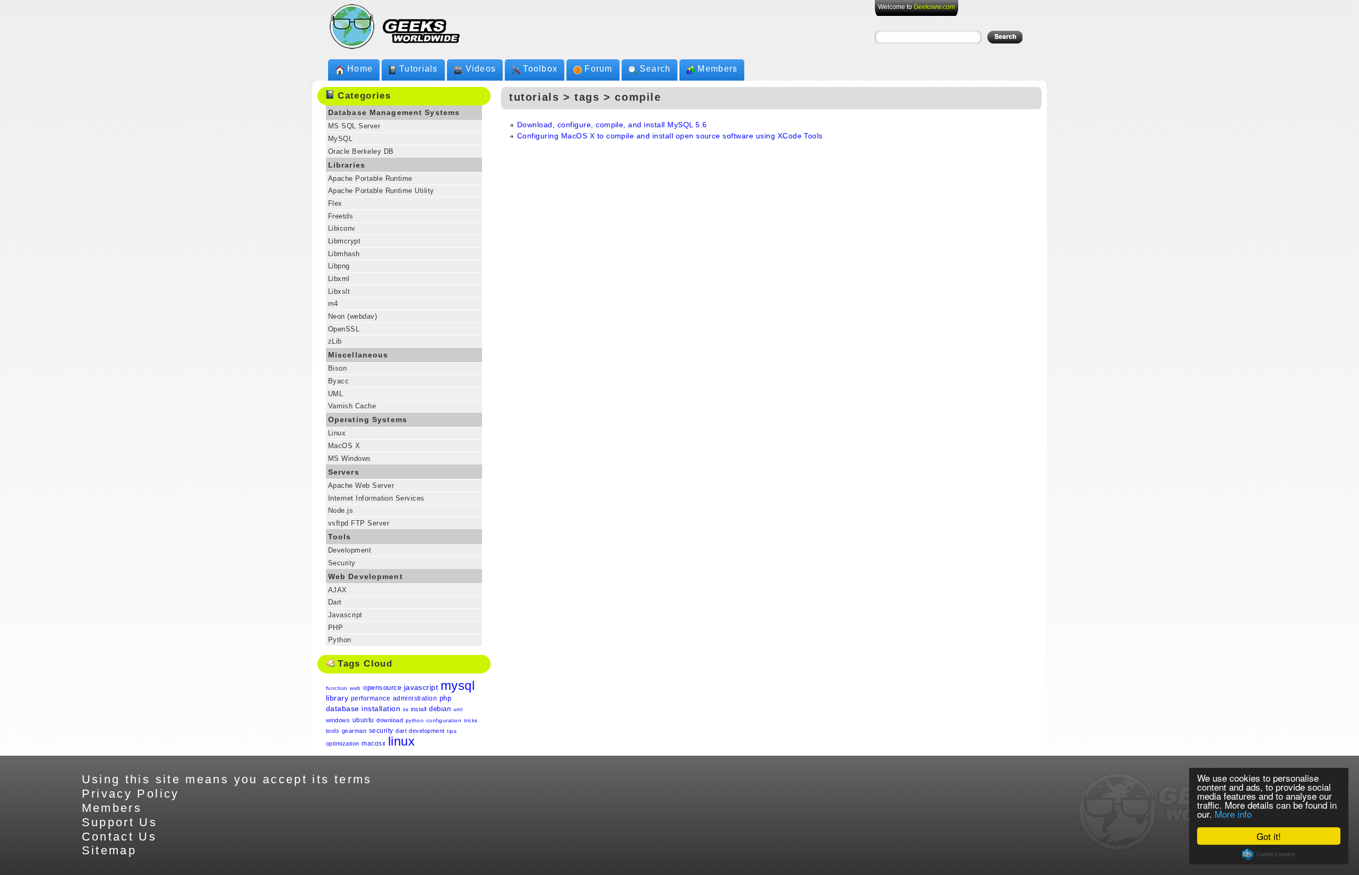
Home (360, 68)
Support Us (120, 822)
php (445, 698)
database (342, 708)
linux (401, 741)
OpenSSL (343, 329)
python (415, 720)
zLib (335, 341)
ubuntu (363, 720)
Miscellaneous (358, 355)
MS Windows (349, 458)
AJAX (337, 590)
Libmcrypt (344, 241)
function (337, 688)
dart (401, 731)
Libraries (346, 165)
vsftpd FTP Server (358, 523)
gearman (354, 731)
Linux (337, 433)
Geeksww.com (934, 7)
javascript (421, 687)
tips (452, 731)
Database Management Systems (394, 112)
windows (338, 720)
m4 (333, 304)
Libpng (339, 266)
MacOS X (344, 446)
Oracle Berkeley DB (361, 151)
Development (349, 550)
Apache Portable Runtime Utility (381, 191)
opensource (382, 688)
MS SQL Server (354, 126)
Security (342, 563)
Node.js (340, 510)
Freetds (340, 216)
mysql (458, 685)
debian (440, 709)
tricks (471, 720)
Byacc (338, 381)
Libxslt (339, 291)
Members (717, 68)
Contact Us (119, 836)
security (381, 730)
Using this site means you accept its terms (227, 779)
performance (370, 698)
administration (415, 698)
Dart (335, 602)
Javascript (345, 615)
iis (405, 709)
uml (457, 709)
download (389, 720)
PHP (335, 628)
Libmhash (344, 254)
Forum (598, 68)
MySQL (340, 139)
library (337, 698)
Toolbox (540, 68)
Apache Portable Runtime (370, 178)
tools (332, 731)
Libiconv (342, 228)
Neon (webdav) (352, 316)
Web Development (365, 576)
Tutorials (418, 68)
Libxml (339, 279)
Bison (337, 368)
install (419, 709)
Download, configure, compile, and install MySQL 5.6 (612, 124)
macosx (373, 743)
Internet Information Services (376, 498)
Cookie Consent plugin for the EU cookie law (1268, 854)
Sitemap (109, 850)
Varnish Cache (352, 406)
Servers (343, 472)
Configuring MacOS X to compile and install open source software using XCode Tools (670, 136)
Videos (481, 68)
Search (655, 68)
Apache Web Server (361, 485)
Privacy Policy (130, 793)
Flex (335, 203)
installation (381, 708)
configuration (443, 720)
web (355, 688)
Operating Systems (367, 419)
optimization (342, 743)
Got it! (1269, 836)
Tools (339, 536)
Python (339, 640)
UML (335, 394)
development (426, 731)
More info (1233, 813)
